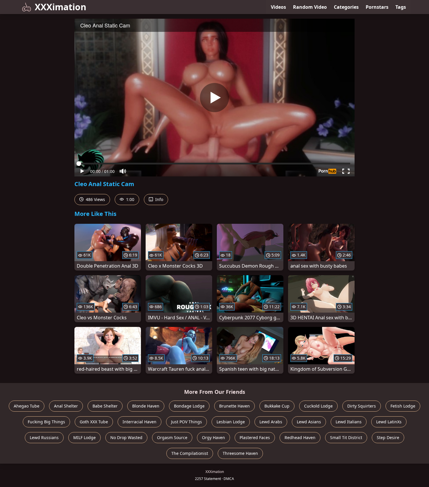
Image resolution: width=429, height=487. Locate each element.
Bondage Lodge (189, 406)
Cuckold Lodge (318, 406)
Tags (400, 7)
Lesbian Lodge (231, 421)
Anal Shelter (66, 406)
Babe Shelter (105, 406)
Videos (278, 7)
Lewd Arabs (270, 421)
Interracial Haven (139, 421)
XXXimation (60, 7)
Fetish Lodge (402, 406)
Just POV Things (186, 421)
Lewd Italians (349, 421)
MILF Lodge (84, 437)
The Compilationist (189, 453)
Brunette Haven (234, 406)
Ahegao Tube (26, 406)
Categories (346, 7)
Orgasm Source (172, 437)
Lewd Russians (44, 437)
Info (158, 199)
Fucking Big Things (46, 421)
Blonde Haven (145, 406)
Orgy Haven (213, 437)
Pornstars (377, 7)
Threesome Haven (240, 453)
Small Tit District (346, 437)
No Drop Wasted (126, 437)
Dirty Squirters (361, 406)
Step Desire (388, 437)
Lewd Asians (309, 421)
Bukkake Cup (277, 406)
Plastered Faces (255, 437)
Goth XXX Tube (94, 421)
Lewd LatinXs (389, 421)
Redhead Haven (300, 437)
